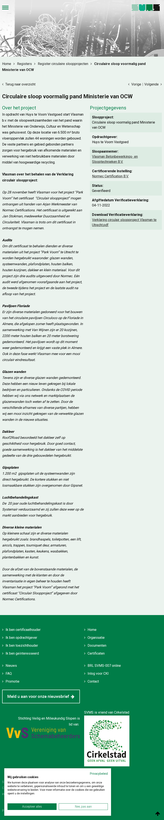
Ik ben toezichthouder (22, 645)
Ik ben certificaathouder (23, 630)
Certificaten (96, 653)
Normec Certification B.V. (110, 176)
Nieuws (11, 666)
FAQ (9, 673)
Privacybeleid (99, 773)
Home (92, 630)
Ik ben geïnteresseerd (22, 653)
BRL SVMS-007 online (104, 666)
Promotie (12, 681)
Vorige (135, 84)
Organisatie (96, 638)
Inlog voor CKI (98, 673)
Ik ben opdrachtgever (21, 638)
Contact (93, 681)
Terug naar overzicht (19, 84)
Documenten (97, 645)
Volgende (152, 84)
